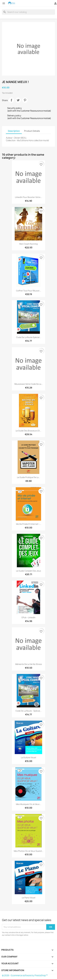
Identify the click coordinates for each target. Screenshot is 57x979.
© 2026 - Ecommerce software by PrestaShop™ (25, 975)
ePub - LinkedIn (28, 617)
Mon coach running (28, 244)
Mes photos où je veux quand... (28, 851)
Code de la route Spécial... (28, 337)
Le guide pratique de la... (28, 477)
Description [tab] (14, 131)
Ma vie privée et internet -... (28, 524)
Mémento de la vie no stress (28, 664)
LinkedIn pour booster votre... (28, 197)
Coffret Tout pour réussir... (28, 290)
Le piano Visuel (28, 897)
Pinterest (25, 100)
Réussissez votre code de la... (28, 384)
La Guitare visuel (28, 757)
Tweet (18, 100)
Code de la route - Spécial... (28, 711)
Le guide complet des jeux (28, 571)
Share (11, 100)
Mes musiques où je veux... (28, 804)
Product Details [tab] (32, 131)
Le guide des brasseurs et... (28, 430)
